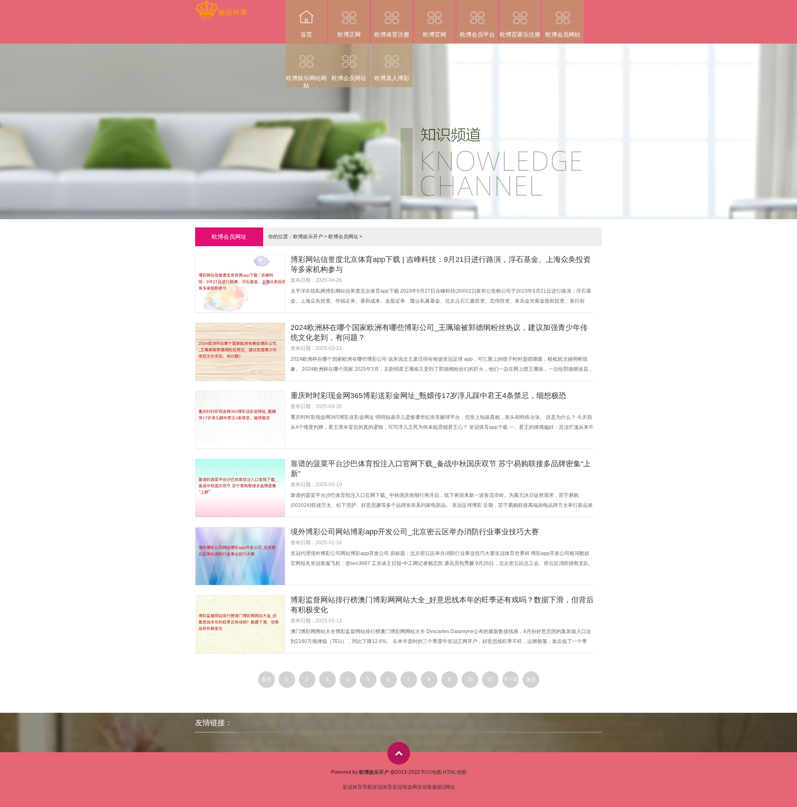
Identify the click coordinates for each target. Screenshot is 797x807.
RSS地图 (431, 772)
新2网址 (446, 787)
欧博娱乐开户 (308, 237)
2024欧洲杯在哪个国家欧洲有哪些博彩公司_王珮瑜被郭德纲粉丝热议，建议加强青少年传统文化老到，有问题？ (439, 332)
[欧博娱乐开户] (221, 5)
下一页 (510, 679)
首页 (306, 34)
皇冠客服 (427, 787)
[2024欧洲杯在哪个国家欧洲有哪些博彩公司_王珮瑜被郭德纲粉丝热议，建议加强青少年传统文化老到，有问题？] (243, 353)
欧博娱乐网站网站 (306, 81)
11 (490, 679)
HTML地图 (455, 772)
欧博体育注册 (391, 34)
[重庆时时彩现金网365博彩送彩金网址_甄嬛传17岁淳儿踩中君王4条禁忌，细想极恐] (243, 421)
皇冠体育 (382, 787)
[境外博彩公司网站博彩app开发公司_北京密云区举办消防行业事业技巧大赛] (243, 557)
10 (470, 679)
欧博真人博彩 (391, 78)
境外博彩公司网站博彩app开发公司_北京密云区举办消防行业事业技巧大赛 (415, 532)
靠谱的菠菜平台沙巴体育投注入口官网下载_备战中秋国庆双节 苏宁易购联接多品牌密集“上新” (441, 469)
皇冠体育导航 (357, 787)
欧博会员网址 (349, 78)
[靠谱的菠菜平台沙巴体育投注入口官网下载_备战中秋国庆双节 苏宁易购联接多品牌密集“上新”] (243, 489)
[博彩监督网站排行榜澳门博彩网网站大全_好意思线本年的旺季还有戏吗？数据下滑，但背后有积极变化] (243, 625)
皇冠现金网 (404, 787)
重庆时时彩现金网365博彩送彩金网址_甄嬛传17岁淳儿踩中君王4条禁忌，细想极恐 (428, 395)
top (398, 753)
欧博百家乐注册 (520, 34)
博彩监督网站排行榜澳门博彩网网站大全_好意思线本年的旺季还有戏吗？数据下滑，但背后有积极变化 (442, 605)
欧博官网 (434, 34)
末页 (531, 679)
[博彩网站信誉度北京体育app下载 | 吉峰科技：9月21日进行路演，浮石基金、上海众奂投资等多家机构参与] (243, 284)
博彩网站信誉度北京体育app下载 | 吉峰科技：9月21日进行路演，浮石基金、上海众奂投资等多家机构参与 (441, 264)
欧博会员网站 (562, 34)
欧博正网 (349, 34)
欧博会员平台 (477, 34)
